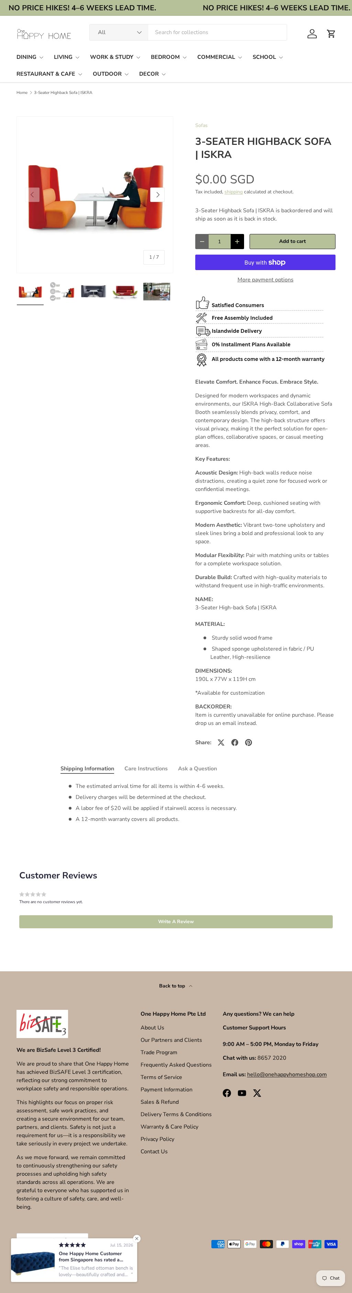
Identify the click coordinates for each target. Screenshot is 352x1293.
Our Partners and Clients (171, 1040)
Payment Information (166, 1089)
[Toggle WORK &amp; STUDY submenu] (138, 57)
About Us (152, 1028)
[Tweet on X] (221, 742)
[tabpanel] (176, 802)
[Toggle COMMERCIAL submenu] (240, 57)
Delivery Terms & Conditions (176, 1114)
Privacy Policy (157, 1139)
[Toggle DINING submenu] (41, 57)
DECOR (149, 74)
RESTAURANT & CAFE (45, 74)
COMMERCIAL (216, 57)
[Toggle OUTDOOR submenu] (126, 74)
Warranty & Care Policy (169, 1127)
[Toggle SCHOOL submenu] (281, 57)
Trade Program (159, 1052)
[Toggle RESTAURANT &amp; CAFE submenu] (80, 74)
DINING (26, 57)
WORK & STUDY (111, 57)
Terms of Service (161, 1077)
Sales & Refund (160, 1102)
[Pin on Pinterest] (248, 742)
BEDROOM (165, 57)
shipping (233, 192)
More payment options (266, 280)
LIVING (63, 57)
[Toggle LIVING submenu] (77, 57)
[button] (331, 33)
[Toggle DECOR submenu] (164, 74)
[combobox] (188, 32)
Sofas (201, 125)
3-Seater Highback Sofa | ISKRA (63, 92)
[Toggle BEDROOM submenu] (184, 57)
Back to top (172, 986)
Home (22, 92)
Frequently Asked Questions (176, 1065)
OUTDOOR (107, 74)
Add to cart (292, 241)
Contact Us (154, 1151)
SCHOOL (264, 57)
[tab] (87, 769)
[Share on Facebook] (235, 742)
